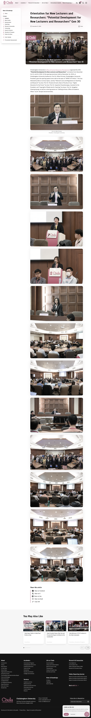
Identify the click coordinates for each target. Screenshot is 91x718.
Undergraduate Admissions (30, 664)
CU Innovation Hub (73, 664)
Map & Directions (5, 684)
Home (6, 13)
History (2, 664)
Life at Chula (45, 3)
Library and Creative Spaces (52, 664)
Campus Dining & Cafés (51, 670)
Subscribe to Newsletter (77, 698)
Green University (5, 679)
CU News (48, 680)
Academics (23, 3)
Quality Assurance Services (30, 685)
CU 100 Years (4, 668)
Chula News (7, 24)
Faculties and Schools (28, 671)
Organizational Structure (6, 671)
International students (55, 3)
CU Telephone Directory (6, 682)
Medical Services (27, 683)
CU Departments (4, 680)
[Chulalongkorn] (8, 2)
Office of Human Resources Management (58, 70)
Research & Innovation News (75, 668)
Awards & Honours (9, 30)
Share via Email (39, 599)
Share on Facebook (40, 591)
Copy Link (37, 601)
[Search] (83, 2)
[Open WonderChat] (86, 714)
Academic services (28, 682)
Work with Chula (4, 686)
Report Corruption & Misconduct (34, 710)
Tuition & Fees (27, 668)
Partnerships (7, 28)
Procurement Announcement (11, 40)
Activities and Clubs (50, 671)
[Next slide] (87, 647)
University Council (5, 673)
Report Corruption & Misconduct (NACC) (78, 678)
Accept (66, 714)
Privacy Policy (22, 710)
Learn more (73, 714)
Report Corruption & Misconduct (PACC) (78, 680)
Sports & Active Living (51, 666)
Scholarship (26, 670)
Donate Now (4, 687)
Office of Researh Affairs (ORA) (76, 666)
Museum (26, 690)
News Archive (8, 20)
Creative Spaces (27, 689)
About (16, 3)
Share (81, 26)
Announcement (8, 22)
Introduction (4, 663)
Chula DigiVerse (72, 663)
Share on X (37, 593)
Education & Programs (9, 32)
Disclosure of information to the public (9, 710)
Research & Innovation (34, 3)
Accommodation (50, 663)
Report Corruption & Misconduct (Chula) (78, 676)
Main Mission (4, 666)
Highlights (7, 18)
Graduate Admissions (28, 666)
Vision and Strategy (5, 677)
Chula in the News (8, 34)
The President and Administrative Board (10, 675)
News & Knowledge (67, 3)
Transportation (49, 668)
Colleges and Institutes (29, 673)
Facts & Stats (4, 670)
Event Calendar (8, 37)
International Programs (29, 663)
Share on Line (38, 596)
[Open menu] (86, 2)
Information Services (28, 687)
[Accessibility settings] (76, 2)
